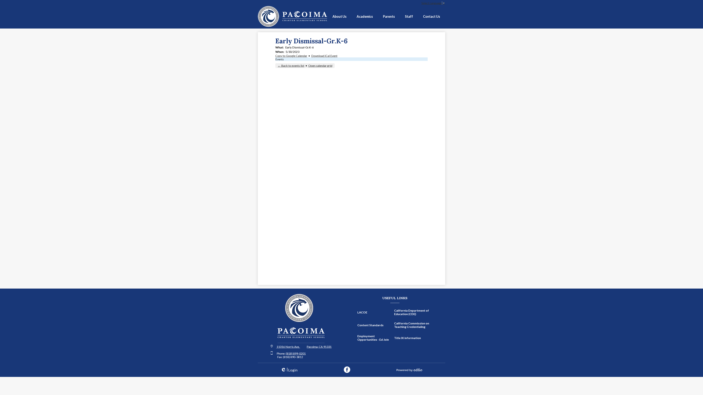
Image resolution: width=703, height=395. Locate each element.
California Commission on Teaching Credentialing (411, 324)
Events (279, 59)
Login (289, 370)
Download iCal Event (324, 55)
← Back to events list (291, 65)
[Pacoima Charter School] (292, 16)
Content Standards (370, 325)
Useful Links (394, 298)
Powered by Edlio (409, 370)
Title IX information (407, 338)
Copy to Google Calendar (291, 55)
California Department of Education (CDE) (411, 312)
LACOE (362, 312)
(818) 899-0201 (296, 353)
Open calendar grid (320, 65)
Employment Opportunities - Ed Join (373, 337)
